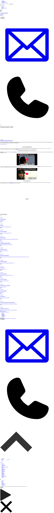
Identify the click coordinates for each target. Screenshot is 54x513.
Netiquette (3, 313)
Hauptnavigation (4, 1)
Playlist (2, 16)
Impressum (3, 316)
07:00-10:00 (6, 13)
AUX (2, 464)
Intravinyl (3, 467)
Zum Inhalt (3, 2)
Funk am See (3, 465)
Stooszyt (3, 475)
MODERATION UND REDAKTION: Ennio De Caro (6, 140)
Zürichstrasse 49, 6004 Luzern (3, 318)
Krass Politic (3, 469)
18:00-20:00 (6, 12)
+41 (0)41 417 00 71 (13, 318)
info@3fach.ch (9, 318)
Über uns (3, 480)
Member (3, 483)
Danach (1, 13)
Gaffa (3, 12)
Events (2, 7)
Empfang (3, 484)
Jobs (2, 482)
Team (2, 481)
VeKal (2, 477)
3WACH (3, 13)
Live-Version (48, 182)
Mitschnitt (3, 470)
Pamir (2, 472)
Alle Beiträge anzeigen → (3, 311)
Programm (3, 6)
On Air (1, 12)
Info (2, 8)
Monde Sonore (3, 471)
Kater (2, 468)
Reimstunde (3, 473)
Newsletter (3, 315)
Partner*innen (3, 485)
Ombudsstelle (3, 314)
